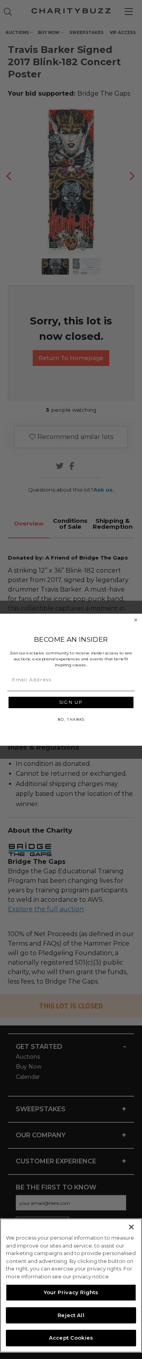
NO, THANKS (71, 719)
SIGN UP (71, 702)
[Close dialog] (136, 619)
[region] (71, 1285)
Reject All (71, 1315)
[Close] (131, 1227)
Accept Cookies (71, 1337)
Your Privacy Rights (71, 1292)
